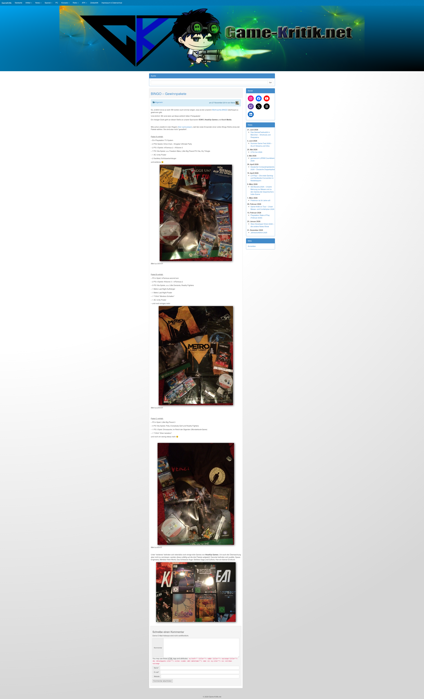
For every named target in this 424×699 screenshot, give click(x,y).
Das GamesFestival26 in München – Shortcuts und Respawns (261, 135)
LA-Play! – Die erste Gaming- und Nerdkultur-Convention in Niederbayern (262, 178)
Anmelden (252, 246)
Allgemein (159, 102)
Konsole (64, 2)
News (37, 2)
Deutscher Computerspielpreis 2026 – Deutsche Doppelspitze (263, 168)
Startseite (18, 2)
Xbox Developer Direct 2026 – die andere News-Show (262, 225)
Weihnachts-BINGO (220, 109)
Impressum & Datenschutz (112, 2)
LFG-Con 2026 (256, 152)
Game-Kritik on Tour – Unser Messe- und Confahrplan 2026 (262, 207)
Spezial (48, 2)
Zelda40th (94, 2)
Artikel (28, 2)
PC (57, 2)
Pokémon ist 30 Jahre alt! (260, 200)
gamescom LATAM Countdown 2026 (263, 159)
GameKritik (6, 2)
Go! (270, 82)
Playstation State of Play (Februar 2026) (260, 216)
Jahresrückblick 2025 (259, 232)
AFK (84, 2)
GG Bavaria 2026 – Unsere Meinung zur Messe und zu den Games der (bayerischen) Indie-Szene (262, 190)
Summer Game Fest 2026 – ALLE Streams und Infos (261, 144)
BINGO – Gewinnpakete (168, 93)
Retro (75, 2)
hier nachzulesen (185, 127)
